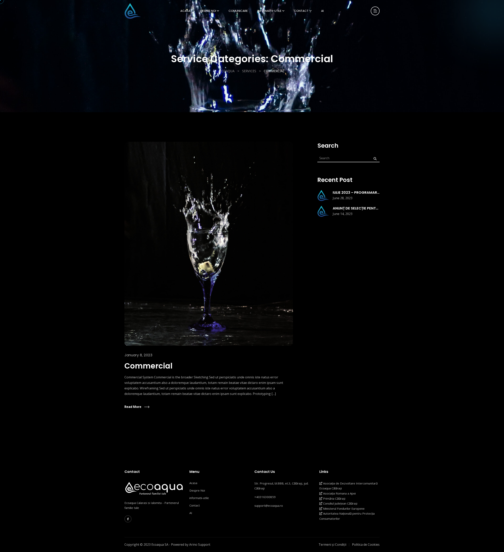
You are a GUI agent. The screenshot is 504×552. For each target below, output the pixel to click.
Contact (301, 11)
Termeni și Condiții (332, 544)
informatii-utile (199, 498)
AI (322, 11)
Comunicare (238, 11)
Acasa (185, 11)
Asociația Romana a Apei (339, 493)
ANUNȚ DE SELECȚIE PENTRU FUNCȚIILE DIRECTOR (375, 208)
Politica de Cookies (366, 544)
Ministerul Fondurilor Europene (343, 508)
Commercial (148, 366)
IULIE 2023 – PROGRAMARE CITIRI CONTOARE (372, 192)
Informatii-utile (269, 11)
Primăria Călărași (333, 498)
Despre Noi (208, 11)
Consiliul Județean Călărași (339, 503)
